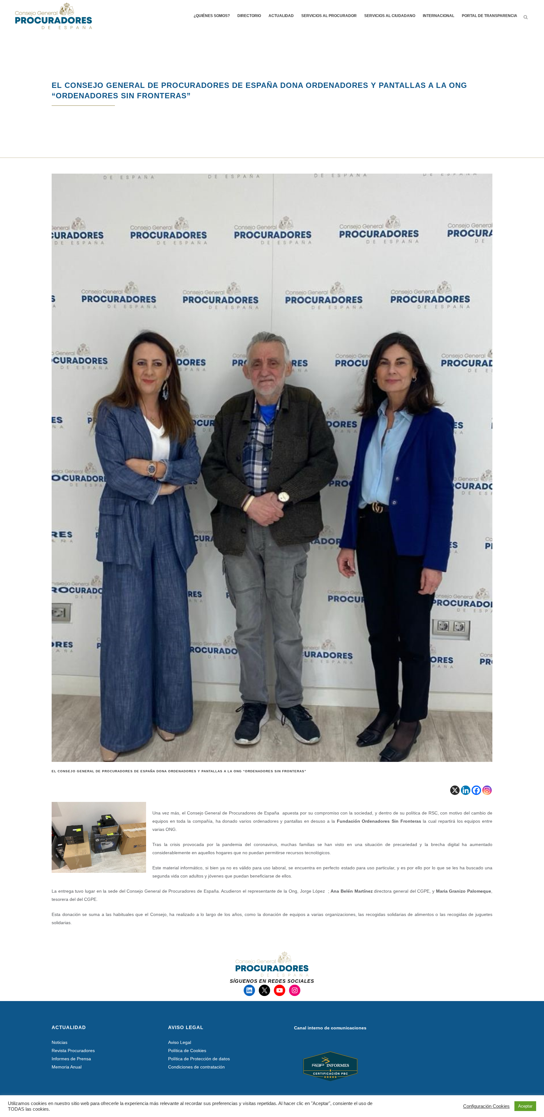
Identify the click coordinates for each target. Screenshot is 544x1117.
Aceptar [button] (525, 1106)
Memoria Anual (67, 1066)
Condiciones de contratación (196, 1066)
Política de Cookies (187, 1050)
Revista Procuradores (73, 1050)
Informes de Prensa (71, 1058)
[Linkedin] (465, 790)
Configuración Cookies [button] (486, 1106)
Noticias (59, 1042)
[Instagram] (487, 790)
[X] (455, 790)
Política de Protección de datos (199, 1058)
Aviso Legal (179, 1042)
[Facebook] (476, 790)
